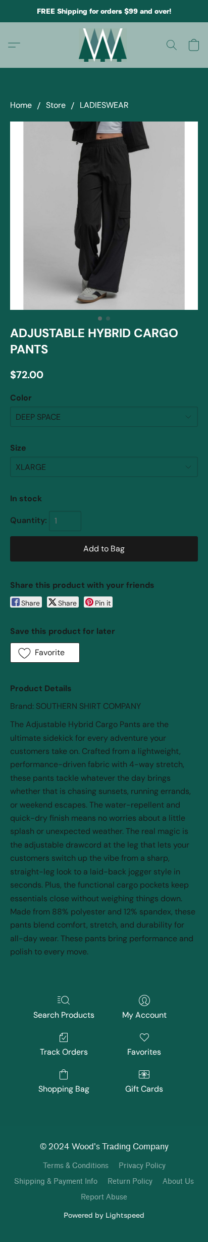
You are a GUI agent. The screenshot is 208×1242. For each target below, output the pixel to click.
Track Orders (64, 1052)
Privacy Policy (142, 1165)
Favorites (144, 1052)
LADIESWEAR (104, 105)
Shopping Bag (63, 1089)
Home (21, 105)
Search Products (63, 1015)
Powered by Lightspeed (104, 1215)
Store (56, 105)
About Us (178, 1181)
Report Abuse (104, 1197)
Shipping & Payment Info (55, 1181)
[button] (104, 45)
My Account (144, 1015)
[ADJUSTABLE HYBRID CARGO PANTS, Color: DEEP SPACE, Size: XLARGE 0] (104, 216)
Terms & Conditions (76, 1165)
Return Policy (130, 1181)
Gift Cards (144, 1089)
